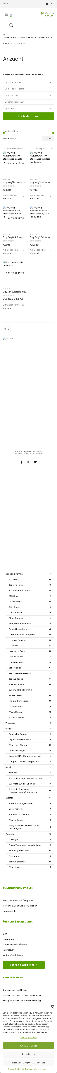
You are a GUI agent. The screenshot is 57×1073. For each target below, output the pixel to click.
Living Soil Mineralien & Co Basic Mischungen (30, 827)
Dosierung (30, 856)
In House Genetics (30, 640)
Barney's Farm (30, 584)
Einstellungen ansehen (28, 1062)
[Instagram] (52, 4)
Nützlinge (30, 839)
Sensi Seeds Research (30, 673)
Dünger (28, 728)
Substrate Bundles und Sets (30, 783)
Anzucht (6, 180)
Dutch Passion (30, 612)
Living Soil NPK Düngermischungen (30, 756)
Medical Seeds (30, 656)
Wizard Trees (30, 712)
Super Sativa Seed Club (30, 689)
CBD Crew (30, 596)
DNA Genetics (30, 601)
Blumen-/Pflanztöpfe (30, 850)
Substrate (28, 767)
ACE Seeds (30, 579)
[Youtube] (47, 4)
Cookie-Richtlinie (16, 1069)
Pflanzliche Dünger (30, 745)
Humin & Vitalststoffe (30, 814)
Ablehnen (28, 1054)
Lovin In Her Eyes (30, 651)
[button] (52, 1006)
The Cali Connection (30, 700)
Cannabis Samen (28, 573)
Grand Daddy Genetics (30, 623)
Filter (48, 138)
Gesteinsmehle (30, 808)
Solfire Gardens (30, 684)
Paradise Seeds (30, 662)
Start (5, 4)
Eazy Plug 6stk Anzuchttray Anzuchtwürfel (23, 237)
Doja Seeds (30, 607)
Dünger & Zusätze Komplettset (30, 761)
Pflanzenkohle (30, 820)
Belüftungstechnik (30, 861)
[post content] (15, 163)
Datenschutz (31, 1069)
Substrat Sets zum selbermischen (30, 778)
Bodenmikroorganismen (30, 803)
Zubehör (28, 834)
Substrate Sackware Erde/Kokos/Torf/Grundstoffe (30, 791)
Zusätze (28, 797)
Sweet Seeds (30, 695)
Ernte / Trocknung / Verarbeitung (30, 845)
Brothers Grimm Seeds (30, 590)
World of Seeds (30, 717)
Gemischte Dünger (30, 734)
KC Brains (30, 645)
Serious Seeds (30, 678)
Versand (7, 198)
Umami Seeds (30, 706)
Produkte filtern (28, 116)
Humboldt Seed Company (30, 634)
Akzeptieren (28, 1045)
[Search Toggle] (11, 25)
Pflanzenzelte (30, 867)
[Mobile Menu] (6, 14)
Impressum (43, 1069)
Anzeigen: (41, 148)
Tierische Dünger (30, 750)
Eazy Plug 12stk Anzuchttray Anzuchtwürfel (23, 182)
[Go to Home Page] (4, 34)
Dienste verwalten (29, 1037)
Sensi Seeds (30, 667)
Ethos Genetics (30, 618)
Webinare (28, 722)
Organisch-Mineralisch (30, 739)
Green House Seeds (30, 629)
